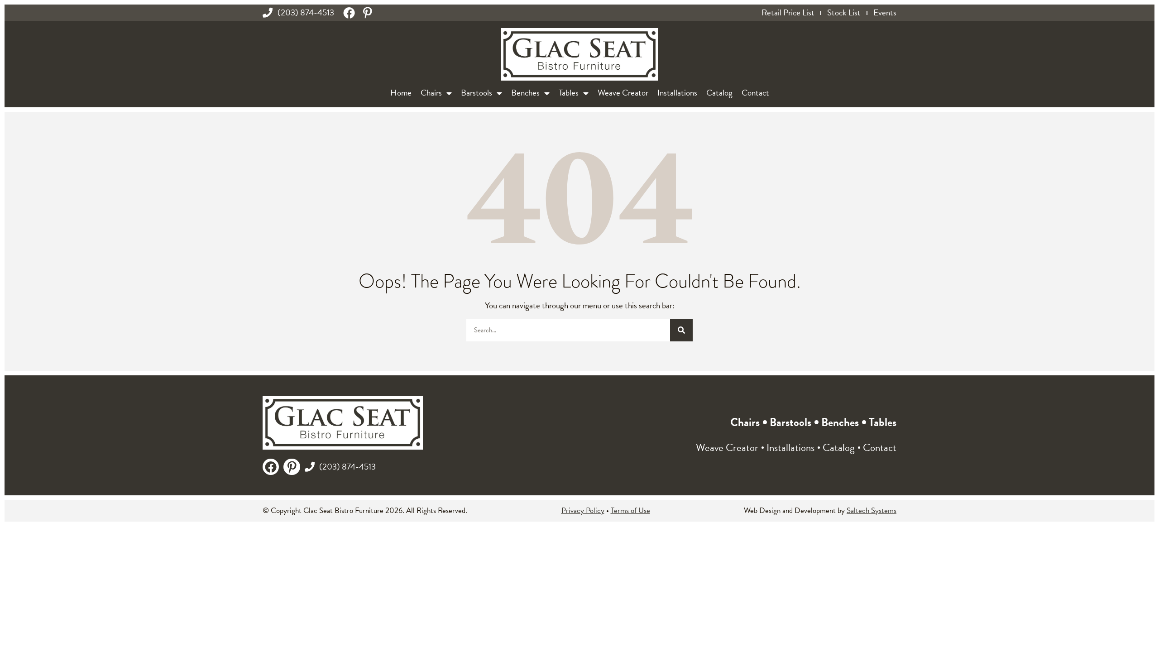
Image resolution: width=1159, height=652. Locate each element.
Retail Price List (787, 13)
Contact (755, 92)
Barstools (476, 92)
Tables (569, 92)
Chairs (431, 92)
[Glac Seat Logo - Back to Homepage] (579, 54)
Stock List (844, 13)
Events (884, 13)
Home (401, 92)
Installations (677, 92)
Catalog (719, 92)
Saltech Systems (871, 510)
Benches (525, 92)
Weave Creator (623, 92)
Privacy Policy (582, 510)
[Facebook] (349, 13)
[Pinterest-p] (368, 13)
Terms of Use (630, 510)
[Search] (681, 330)
